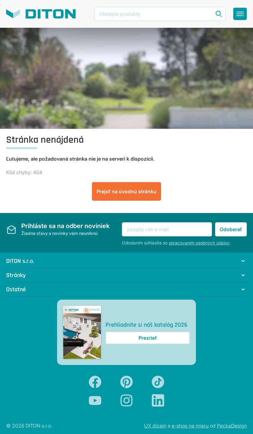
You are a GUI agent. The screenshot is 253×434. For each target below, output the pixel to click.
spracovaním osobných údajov (199, 242)
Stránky (16, 275)
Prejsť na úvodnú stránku (126, 191)
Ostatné (16, 289)
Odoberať (231, 229)
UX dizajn (155, 426)
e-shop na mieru (190, 426)
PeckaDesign (232, 426)
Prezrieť (148, 338)
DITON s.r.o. (20, 261)
